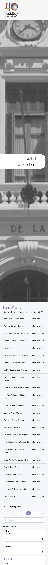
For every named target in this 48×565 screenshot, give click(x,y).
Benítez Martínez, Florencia (15, 340)
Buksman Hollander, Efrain (14, 362)
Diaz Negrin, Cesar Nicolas (14, 405)
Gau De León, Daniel (12, 467)
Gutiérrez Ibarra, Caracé (13, 474)
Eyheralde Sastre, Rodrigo (14, 420)
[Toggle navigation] (40, 10)
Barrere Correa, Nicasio (13, 326)
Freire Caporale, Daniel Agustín (16, 442)
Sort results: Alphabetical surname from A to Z (23, 312)
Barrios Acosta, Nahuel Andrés (16, 333)
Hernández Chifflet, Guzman (15, 481)
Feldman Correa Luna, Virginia (16, 434)
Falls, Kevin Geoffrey (12, 427)
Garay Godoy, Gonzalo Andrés (16, 460)
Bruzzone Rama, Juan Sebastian (16, 355)
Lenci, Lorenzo (9, 496)
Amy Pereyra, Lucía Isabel (14, 318)
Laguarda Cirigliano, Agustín (15, 489)
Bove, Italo (8, 348)
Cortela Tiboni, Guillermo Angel (16, 387)
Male (6, 563)
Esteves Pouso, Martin (13, 413)
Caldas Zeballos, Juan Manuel (15, 370)
